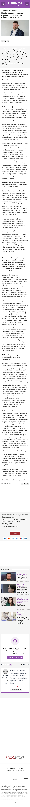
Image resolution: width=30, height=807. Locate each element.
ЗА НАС (9, 768)
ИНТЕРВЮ (4, 38)
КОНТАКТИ (14, 768)
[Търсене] (3, 4)
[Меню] (27, 4)
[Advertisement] (15, 724)
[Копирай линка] (2, 41)
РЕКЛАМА (20, 768)
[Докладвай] (17, 687)
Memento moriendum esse (5, 677)
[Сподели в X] (8, 41)
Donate (15, 533)
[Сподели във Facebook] (5, 41)
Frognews (8, 484)
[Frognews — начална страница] (15, 757)
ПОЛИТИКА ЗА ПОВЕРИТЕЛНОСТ (15, 770)
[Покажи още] (15, 802)
